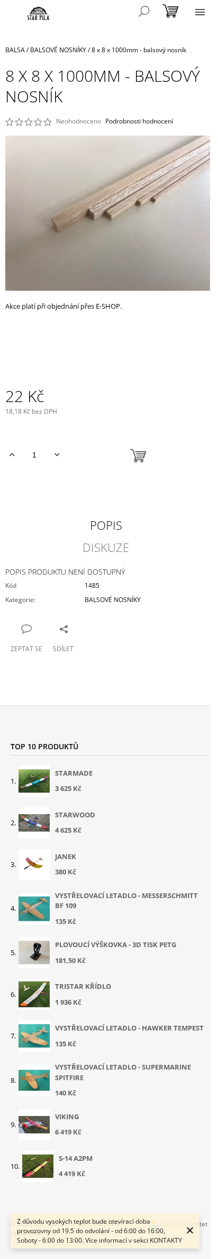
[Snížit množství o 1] (56, 455)
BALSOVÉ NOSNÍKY (113, 599)
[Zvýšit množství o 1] (12, 455)
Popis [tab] (106, 525)
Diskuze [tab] (106, 547)
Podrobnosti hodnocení (139, 121)
